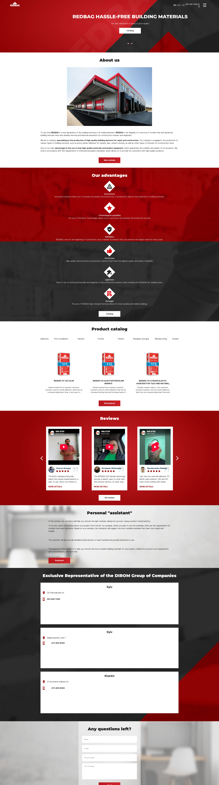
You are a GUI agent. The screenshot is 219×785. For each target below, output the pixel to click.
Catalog (109, 319)
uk (179, 5)
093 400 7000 (53, 605)
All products (109, 409)
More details (109, 166)
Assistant (130, 42)
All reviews (110, 503)
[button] (128, 48)
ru (184, 5)
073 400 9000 (58, 648)
